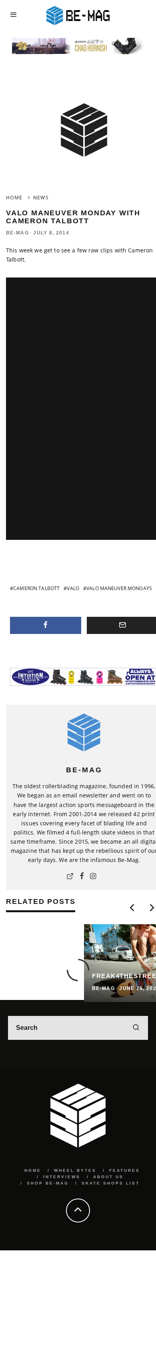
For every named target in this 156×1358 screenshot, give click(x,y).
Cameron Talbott (36, 588)
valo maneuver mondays (119, 588)
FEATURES (124, 1170)
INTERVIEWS (61, 1177)
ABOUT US (108, 1177)
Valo (73, 588)
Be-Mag (17, 233)
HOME (32, 1170)
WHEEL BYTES (75, 1170)
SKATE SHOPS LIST (111, 1183)
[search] (136, 1028)
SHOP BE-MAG (48, 1183)
